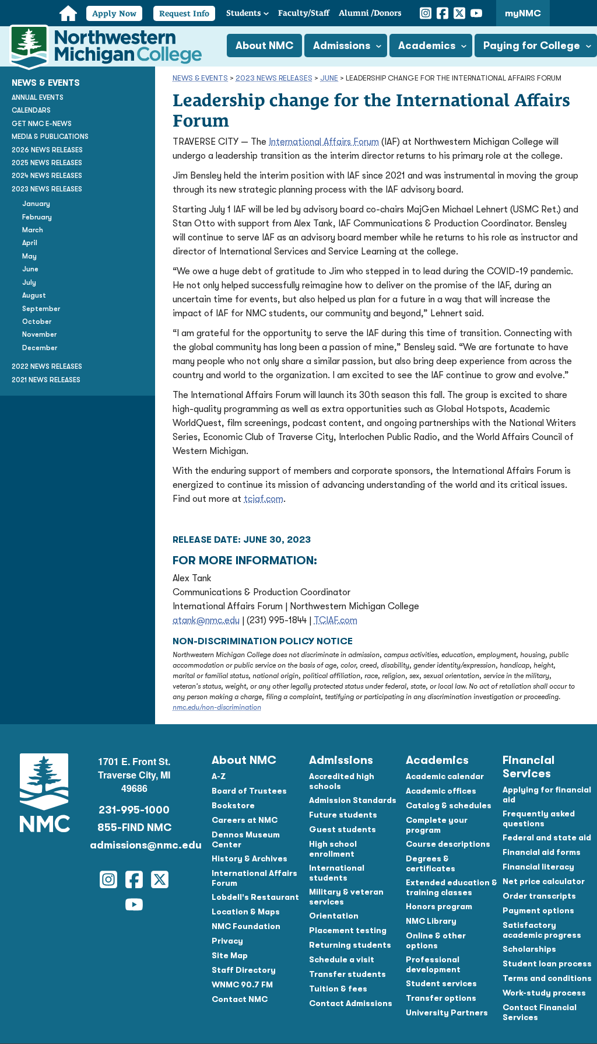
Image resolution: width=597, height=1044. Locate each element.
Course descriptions (448, 844)
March (32, 230)
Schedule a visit (341, 959)
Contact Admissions (350, 1003)
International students (336, 872)
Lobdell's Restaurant (255, 897)
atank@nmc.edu (206, 620)
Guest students (342, 829)
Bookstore (233, 805)
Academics (426, 45)
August (34, 295)
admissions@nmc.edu (135, 845)
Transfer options (441, 998)
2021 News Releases (46, 380)
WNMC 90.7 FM (242, 984)
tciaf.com (263, 499)
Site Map (230, 955)
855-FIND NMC (134, 827)
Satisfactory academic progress (542, 930)
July (29, 282)
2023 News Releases (274, 78)
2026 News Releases (47, 150)
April (29, 243)
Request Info (184, 13)
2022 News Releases (47, 366)
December (39, 348)
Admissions (341, 45)
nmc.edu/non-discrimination (217, 707)
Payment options (538, 910)
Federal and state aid (547, 837)
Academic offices (441, 790)
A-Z (219, 776)
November (39, 334)
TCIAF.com (335, 620)
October (36, 321)
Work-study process (544, 992)
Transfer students (347, 974)
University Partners (447, 1012)
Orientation (334, 915)
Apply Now (114, 13)
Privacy (227, 940)
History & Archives (249, 858)
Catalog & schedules (448, 805)
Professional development (433, 964)
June (329, 78)
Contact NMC (240, 999)
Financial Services (528, 766)
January (36, 204)
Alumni (370, 13)
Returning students (350, 944)
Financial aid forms (542, 852)
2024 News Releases (47, 176)
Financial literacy (538, 866)
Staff (303, 13)
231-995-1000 (134, 810)
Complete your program (437, 824)
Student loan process (547, 963)
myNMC (523, 13)
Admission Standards (352, 800)
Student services (441, 983)
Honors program (439, 906)
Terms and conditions (547, 978)
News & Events (200, 78)
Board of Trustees (249, 790)
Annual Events (38, 97)
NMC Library (431, 921)
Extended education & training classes (451, 887)
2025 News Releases (47, 163)
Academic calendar (445, 776)
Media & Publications (50, 136)
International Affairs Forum (324, 142)
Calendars (31, 110)
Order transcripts (539, 895)
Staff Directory (244, 970)
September (41, 309)
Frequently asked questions (539, 818)
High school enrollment (333, 848)
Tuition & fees (338, 988)
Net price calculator (544, 881)
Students (243, 13)
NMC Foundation (246, 926)
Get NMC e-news (42, 124)
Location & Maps (246, 911)
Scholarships (529, 949)
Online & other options (436, 940)
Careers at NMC (245, 820)
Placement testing (348, 930)
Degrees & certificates (430, 863)
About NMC (264, 45)
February (37, 217)
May (29, 256)
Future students (343, 814)
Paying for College (531, 45)
